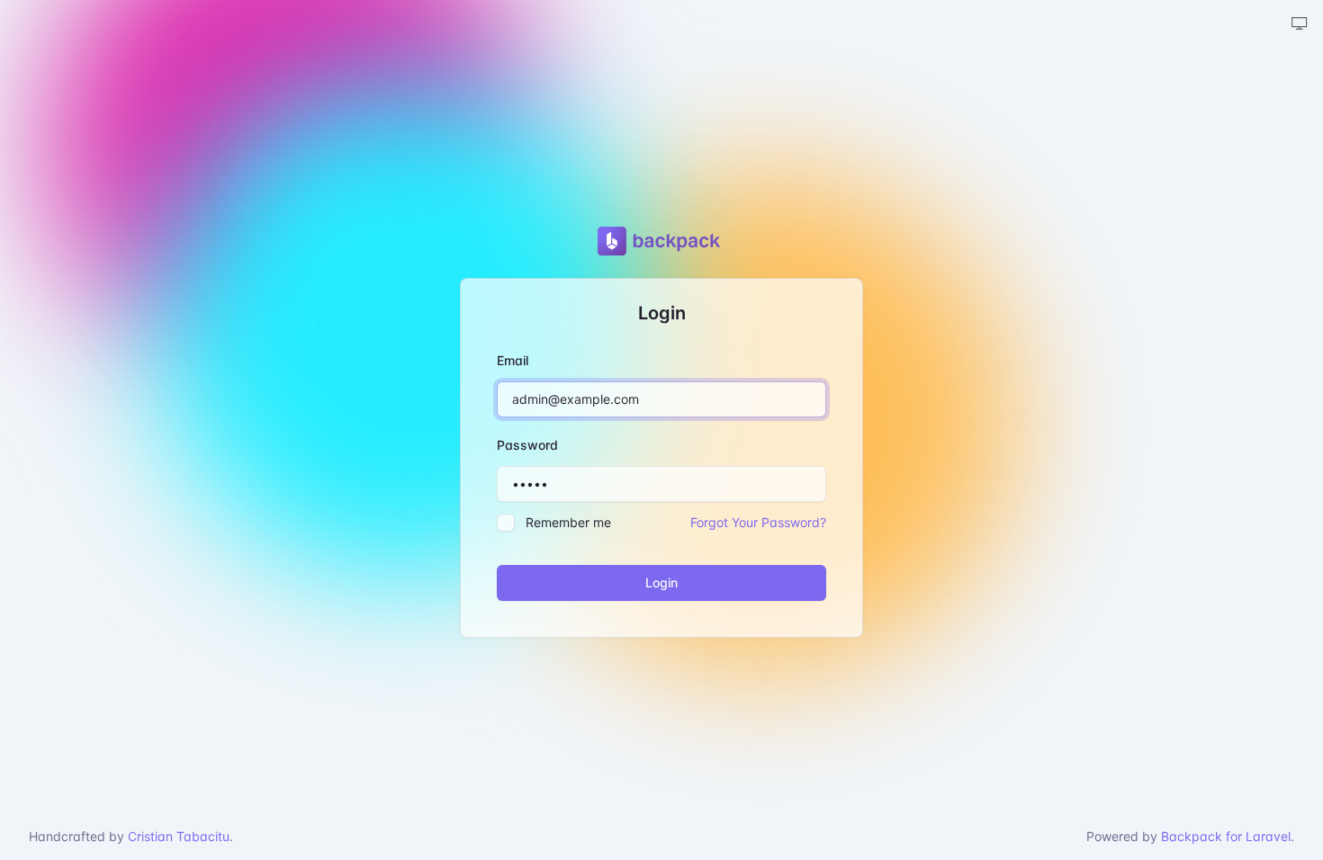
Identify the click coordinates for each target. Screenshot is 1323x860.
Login (661, 582)
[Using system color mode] (1300, 24)
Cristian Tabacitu (179, 836)
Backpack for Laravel (1226, 836)
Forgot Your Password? (758, 522)
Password (527, 444)
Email (512, 360)
